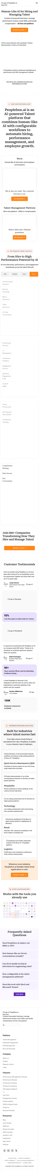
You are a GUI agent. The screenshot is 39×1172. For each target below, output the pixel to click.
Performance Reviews (10, 1080)
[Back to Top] (35, 1164)
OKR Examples (8, 1132)
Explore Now (18, 199)
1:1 (4, 1092)
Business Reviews (9, 1110)
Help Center (6, 1141)
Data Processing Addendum (25, 1160)
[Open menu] (37, 3)
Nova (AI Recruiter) (9, 1049)
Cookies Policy (27, 1162)
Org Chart (6, 1095)
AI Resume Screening (10, 1086)
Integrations (7, 1138)
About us (6, 1058)
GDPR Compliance (9, 1160)
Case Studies (7, 1123)
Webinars (6, 1126)
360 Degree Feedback (10, 1089)
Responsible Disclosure (14, 1162)
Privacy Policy (12, 1158)
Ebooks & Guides (8, 1129)
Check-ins (6, 1107)
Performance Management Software (15, 1077)
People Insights (8, 1101)
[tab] (8, 283)
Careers (5, 1061)
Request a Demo (18, 30)
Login (5, 1067)
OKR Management (9, 1046)
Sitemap (5, 1144)
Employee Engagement (10, 1043)
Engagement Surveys (10, 1098)
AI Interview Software (10, 1083)
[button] (18, 944)
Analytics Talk (7, 1135)
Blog (4, 1120)
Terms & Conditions (24, 1158)
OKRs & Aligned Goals (10, 1104)
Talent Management (9, 1040)
